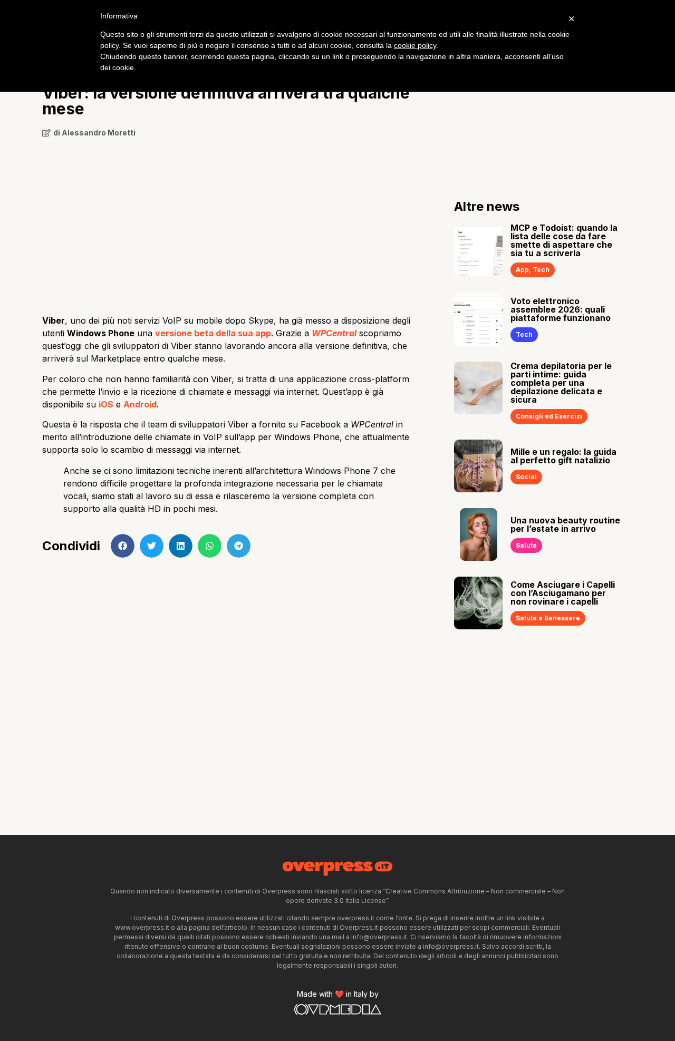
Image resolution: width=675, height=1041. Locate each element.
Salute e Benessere (548, 618)
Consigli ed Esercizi (549, 416)
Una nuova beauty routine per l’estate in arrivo (565, 524)
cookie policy (415, 45)
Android (140, 404)
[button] (122, 546)
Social (526, 477)
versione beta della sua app (213, 333)
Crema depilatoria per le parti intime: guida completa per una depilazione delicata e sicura (561, 383)
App (522, 270)
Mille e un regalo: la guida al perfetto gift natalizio (563, 455)
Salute (526, 545)
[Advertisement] (232, 222)
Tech (541, 270)
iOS (106, 404)
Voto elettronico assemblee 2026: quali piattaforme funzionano (560, 309)
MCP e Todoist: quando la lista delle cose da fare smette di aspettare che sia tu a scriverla (564, 240)
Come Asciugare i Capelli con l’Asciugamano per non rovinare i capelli (562, 593)
